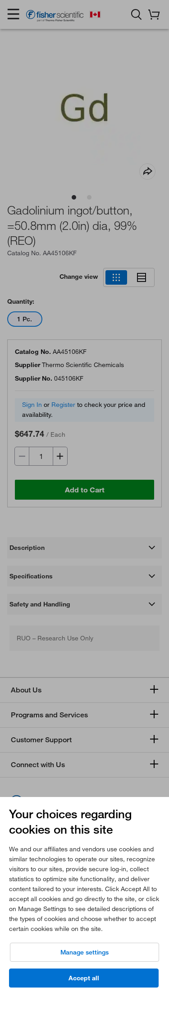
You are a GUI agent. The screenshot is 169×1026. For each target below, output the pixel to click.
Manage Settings (84, 952)
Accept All (84, 978)
